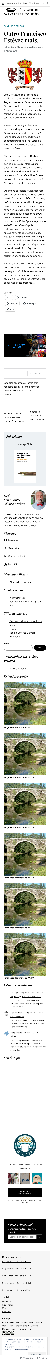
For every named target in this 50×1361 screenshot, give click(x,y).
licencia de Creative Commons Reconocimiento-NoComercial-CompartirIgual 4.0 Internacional (22, 1325)
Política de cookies (22, 1349)
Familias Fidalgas (14, 26)
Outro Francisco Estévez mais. (25, 36)
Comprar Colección (25, 1192)
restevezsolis (16, 1033)
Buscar (7, 643)
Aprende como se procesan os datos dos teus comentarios (22, 390)
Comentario (35, 373)
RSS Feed (6, 1311)
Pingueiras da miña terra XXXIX (19, 727)
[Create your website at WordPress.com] (25, 3)
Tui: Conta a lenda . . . (31, 996)
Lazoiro (13, 629)
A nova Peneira (17, 597)
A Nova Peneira (17, 668)
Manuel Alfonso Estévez (21, 1013)
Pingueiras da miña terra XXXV (18, 928)
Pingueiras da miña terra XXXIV (19, 978)
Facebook (6, 1301)
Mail (4, 1308)
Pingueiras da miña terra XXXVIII (19, 777)
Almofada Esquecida (20, 582)
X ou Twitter (7, 1305)
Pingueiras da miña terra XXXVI (19, 878)
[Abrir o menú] (44, 11)
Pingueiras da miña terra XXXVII (19, 827)
